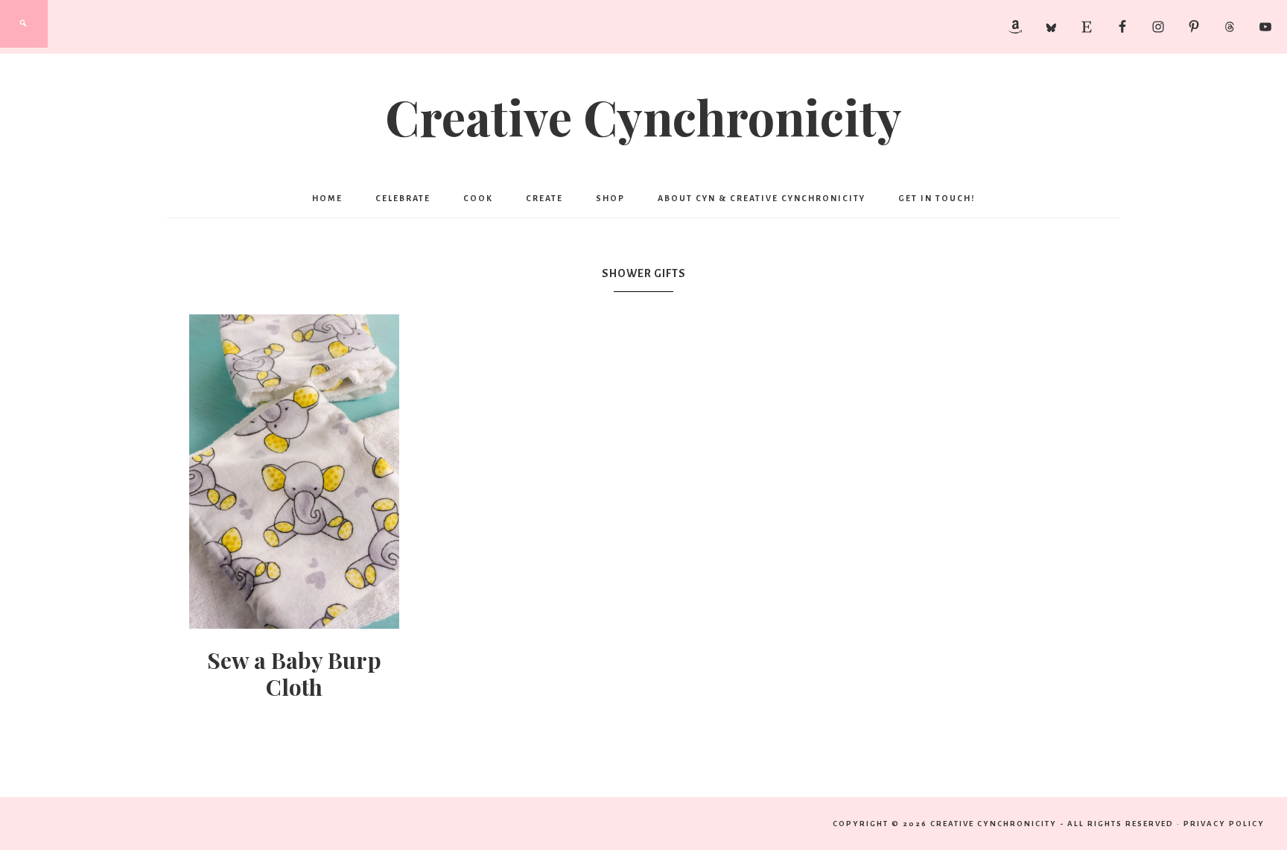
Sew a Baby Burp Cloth (294, 673)
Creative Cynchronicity (643, 116)
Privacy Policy (1224, 823)
